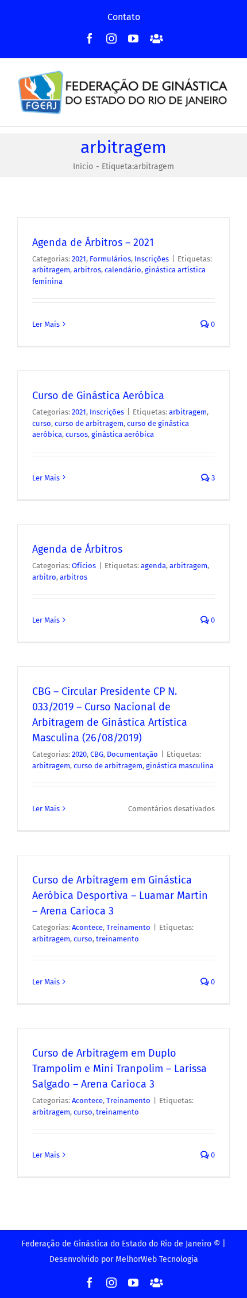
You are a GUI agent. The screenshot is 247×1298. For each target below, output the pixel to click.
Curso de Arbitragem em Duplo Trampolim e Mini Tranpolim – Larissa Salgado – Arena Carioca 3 (119, 1068)
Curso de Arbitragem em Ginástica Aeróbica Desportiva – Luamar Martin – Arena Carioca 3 (120, 895)
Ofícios (84, 565)
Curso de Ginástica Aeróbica (98, 395)
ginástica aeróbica (122, 434)
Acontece (87, 927)
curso (41, 423)
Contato (123, 16)
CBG (96, 754)
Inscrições (151, 259)
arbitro (44, 577)
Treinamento (128, 927)
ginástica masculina (180, 765)
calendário (123, 269)
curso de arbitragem (89, 423)
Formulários (110, 259)
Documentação (132, 754)
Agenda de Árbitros (77, 549)
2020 (79, 754)
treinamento (117, 939)
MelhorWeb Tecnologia (156, 1259)
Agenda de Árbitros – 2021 (93, 242)
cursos (76, 434)
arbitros (87, 269)
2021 (79, 259)
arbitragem (51, 269)
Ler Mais (46, 324)
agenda (153, 565)
